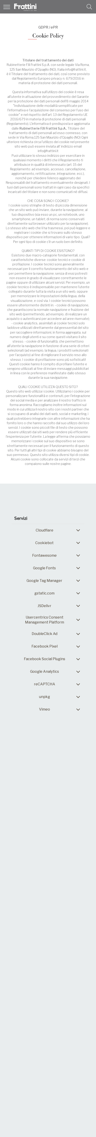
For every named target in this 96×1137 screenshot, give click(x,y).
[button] (89, 6)
